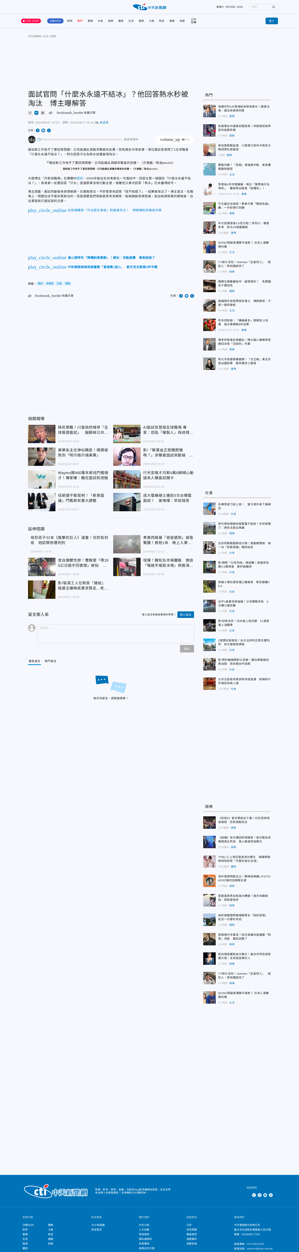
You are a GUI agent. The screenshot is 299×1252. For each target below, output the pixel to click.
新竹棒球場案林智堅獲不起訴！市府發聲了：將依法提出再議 (209, 528)
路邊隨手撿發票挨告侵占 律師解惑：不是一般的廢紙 (209, 305)
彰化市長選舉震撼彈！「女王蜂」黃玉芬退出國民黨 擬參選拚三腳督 (209, 363)
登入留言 (186, 614)
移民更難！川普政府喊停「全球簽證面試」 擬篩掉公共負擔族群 (41, 434)
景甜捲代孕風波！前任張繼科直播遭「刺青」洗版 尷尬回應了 (209, 939)
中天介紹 (144, 1225)
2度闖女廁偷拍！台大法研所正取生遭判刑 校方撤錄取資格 (209, 645)
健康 (172, 21)
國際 (141, 21)
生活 (131, 21)
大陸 (151, 21)
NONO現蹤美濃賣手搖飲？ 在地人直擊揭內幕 (209, 247)
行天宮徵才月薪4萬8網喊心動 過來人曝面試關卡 (127, 479)
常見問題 (192, 1229)
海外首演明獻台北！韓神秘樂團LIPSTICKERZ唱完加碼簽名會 (209, 881)
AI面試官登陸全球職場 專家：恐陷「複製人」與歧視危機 (127, 434)
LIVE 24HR (32, 21)
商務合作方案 (147, 1248)
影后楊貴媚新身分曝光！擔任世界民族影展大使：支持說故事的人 (209, 958)
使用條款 (144, 1234)
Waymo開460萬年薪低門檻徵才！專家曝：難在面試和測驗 (41, 479)
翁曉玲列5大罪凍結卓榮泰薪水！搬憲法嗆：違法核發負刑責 (209, 111)
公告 (189, 1225)
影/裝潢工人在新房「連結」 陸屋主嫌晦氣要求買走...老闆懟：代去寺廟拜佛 (41, 589)
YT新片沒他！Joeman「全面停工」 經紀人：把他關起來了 (209, 266)
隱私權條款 (145, 1239)
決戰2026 (55, 21)
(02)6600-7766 (251, 1234)
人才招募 (144, 1229)
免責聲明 (144, 1243)
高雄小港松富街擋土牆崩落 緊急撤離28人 (209, 586)
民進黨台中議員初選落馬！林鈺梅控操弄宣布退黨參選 (209, 130)
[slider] (80, 139)
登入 (271, 21)
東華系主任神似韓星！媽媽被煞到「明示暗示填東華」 (41, 456)
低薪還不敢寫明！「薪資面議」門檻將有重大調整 (41, 502)
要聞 (90, 21)
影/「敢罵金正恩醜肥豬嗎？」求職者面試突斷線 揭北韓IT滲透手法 (127, 456)
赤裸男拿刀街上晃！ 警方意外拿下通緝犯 (209, 509)
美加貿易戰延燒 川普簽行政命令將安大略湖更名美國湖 (209, 150)
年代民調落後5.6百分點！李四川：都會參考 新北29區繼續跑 (209, 227)
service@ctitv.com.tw (260, 1248)
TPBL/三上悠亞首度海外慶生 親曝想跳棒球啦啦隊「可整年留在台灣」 (209, 861)
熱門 (80, 21)
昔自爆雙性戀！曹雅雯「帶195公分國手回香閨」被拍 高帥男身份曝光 (41, 567)
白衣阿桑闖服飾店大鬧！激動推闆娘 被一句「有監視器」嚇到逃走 (209, 547)
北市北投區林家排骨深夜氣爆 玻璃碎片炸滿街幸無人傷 (209, 683)
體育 (121, 21)
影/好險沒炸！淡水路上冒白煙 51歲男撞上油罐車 (209, 625)
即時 (70, 21)
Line (265, 1195)
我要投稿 (192, 1243)
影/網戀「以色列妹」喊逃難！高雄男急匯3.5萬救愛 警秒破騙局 (209, 567)
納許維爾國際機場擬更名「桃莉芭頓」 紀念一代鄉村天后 (209, 919)
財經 (182, 21)
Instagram (259, 1195)
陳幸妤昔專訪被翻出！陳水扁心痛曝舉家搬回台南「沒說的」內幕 (209, 344)
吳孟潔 (104, 122)
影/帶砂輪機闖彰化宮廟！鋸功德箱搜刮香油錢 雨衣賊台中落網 (209, 664)
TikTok (271, 1195)
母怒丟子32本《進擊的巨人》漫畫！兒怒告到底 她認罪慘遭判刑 (69, 540)
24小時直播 (98, 1225)
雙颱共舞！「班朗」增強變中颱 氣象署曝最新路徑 (209, 169)
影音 (161, 21)
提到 (80, 178)
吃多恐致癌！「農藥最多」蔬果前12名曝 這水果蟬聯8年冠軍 (209, 325)
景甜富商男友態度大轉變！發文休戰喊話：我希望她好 (209, 900)
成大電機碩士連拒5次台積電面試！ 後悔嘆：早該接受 (127, 502)
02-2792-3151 (255, 1244)
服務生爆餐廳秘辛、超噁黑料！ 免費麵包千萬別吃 (209, 286)
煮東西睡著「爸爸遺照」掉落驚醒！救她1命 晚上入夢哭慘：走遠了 (127, 544)
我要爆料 (192, 1239)
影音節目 (96, 1229)
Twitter (248, 1195)
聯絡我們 (192, 1234)
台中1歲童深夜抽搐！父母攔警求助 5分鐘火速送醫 (209, 606)
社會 (100, 21)
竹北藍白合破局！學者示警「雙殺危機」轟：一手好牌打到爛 (209, 208)
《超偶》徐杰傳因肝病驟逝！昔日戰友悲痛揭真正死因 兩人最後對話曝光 (209, 842)
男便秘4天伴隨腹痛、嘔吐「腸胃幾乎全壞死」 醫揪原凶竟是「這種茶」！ (209, 189)
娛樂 (110, 21)
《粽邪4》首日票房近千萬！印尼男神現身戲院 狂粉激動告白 (209, 822)
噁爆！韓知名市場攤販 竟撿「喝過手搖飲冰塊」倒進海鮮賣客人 (127, 567)
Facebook (254, 1195)
